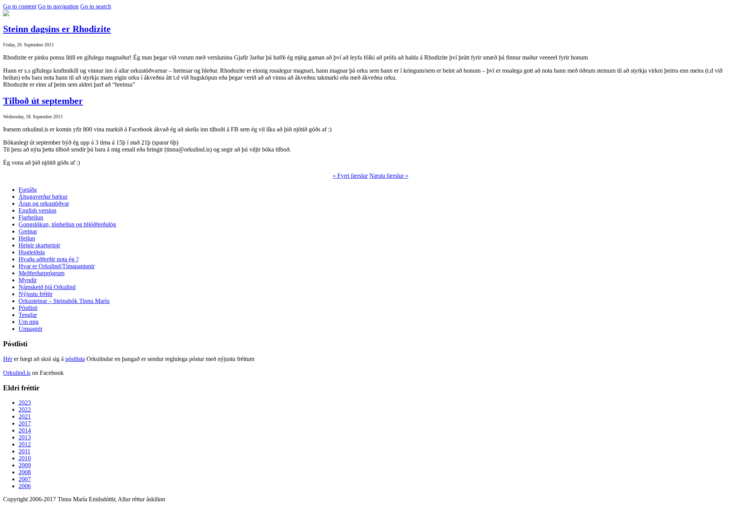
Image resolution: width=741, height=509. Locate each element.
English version (37, 210)
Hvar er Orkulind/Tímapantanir (57, 266)
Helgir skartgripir (39, 245)
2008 (25, 472)
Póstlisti (28, 308)
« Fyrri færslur (350, 175)
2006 (25, 486)
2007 (25, 479)
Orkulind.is (16, 372)
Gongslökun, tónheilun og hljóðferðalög (67, 224)
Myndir (28, 280)
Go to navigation (58, 6)
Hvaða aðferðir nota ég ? (49, 259)
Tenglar (28, 315)
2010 (25, 458)
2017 (25, 423)
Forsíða (28, 189)
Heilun (27, 238)
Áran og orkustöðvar (44, 203)
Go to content (19, 6)
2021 (25, 416)
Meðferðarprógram (41, 273)
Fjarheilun (31, 217)
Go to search (95, 6)
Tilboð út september (43, 101)
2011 (24, 451)
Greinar (28, 231)
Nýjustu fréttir (35, 294)
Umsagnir (30, 328)
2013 (25, 437)
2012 (25, 444)
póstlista (75, 359)
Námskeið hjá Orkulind (47, 287)
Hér (7, 359)
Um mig (29, 321)
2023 (25, 402)
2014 (25, 430)
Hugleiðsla (32, 252)
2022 (25, 409)
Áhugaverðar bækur (43, 196)
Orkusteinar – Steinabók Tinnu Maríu (64, 301)
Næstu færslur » (388, 175)
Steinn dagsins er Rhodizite (57, 29)
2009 (25, 465)
